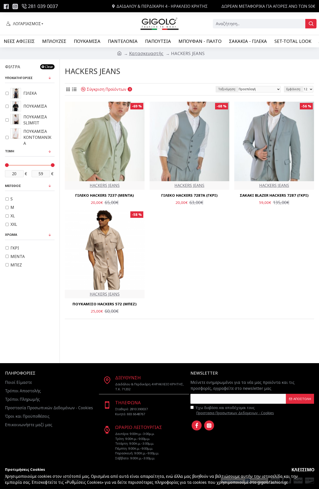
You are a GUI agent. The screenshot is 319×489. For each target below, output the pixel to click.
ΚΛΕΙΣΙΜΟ (303, 470)
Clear (49, 66)
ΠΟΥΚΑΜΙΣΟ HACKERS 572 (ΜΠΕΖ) (105, 304)
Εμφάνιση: (293, 89)
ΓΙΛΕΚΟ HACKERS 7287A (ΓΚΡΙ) (189, 195)
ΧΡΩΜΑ (11, 234)
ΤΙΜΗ (9, 151)
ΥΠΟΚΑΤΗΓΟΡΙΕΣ (19, 78)
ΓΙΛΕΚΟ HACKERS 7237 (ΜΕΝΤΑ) (104, 195)
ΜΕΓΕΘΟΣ (13, 185)
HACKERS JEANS (105, 185)
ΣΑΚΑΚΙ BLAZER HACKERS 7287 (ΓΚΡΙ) (274, 195)
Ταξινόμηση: (227, 89)
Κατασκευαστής (146, 53)
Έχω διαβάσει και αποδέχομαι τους (234, 410)
